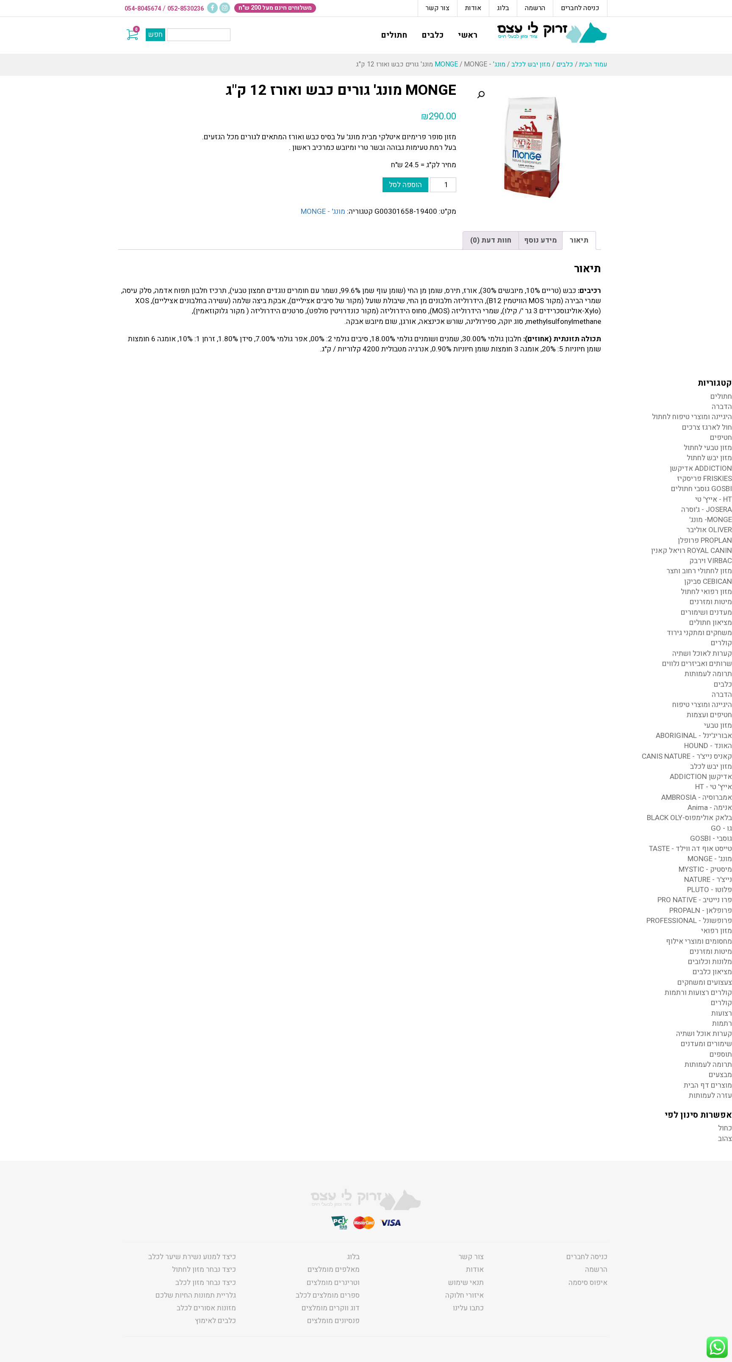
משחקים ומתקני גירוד (699, 632)
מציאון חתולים (710, 622)
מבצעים (720, 1074)
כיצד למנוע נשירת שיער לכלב (192, 1256)
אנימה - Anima (710, 807)
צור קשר (437, 8)
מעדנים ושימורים (706, 612)
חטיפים (721, 437)
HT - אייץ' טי (713, 499)
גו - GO (721, 828)
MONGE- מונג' (710, 519)
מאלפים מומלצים (334, 1269)
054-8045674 (143, 8)
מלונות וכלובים (710, 961)
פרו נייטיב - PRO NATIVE (694, 900)
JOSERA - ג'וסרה (706, 509)
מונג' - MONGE (323, 211)
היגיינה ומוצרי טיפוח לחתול (692, 417)
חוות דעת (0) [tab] (490, 240)
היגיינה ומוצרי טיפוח (702, 704)
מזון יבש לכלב (530, 64)
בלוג (503, 8)
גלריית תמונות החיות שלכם (195, 1295)
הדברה (722, 406)
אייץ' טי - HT (713, 787)
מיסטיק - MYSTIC (705, 869)
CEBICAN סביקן (708, 581)
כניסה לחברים (580, 8)
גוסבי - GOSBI (711, 838)
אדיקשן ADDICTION (701, 776)
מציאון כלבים (712, 972)
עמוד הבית (593, 64)
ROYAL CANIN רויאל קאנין (691, 550)
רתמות (722, 1023)
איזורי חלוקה (464, 1295)
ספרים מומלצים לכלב (328, 1295)
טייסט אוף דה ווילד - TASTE (690, 848)
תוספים (721, 1054)
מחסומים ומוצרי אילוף (699, 941)
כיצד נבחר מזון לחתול (204, 1269)
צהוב (725, 1139)
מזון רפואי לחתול (706, 591)
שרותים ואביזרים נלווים (697, 663)
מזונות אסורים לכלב (206, 1308)
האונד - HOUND (708, 745)
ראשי (467, 35)
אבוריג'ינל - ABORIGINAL (694, 735)
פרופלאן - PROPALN (700, 910)
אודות (473, 8)
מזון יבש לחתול (709, 458)
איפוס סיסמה (587, 1282)
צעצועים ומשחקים (704, 982)
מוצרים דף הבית (708, 1085)
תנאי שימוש (466, 1282)
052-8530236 (185, 8)
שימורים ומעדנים (706, 1044)
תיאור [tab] (579, 240)
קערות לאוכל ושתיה (702, 653)
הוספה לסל (405, 185)
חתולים (394, 35)
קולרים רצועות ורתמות (698, 992)
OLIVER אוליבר (709, 530)
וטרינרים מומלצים (333, 1282)
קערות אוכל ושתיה (704, 1033)
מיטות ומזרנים (711, 602)
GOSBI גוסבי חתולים (701, 488)
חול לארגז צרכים (707, 427)
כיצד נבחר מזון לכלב (205, 1282)
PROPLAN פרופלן (705, 540)
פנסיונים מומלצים (333, 1320)
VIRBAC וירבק (710, 560)
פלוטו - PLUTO (709, 889)
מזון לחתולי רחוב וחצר (699, 571)
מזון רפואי (716, 930)
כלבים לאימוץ (215, 1320)
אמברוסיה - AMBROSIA (696, 797)
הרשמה (535, 8)
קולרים (721, 643)
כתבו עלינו (468, 1308)
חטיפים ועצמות (709, 715)
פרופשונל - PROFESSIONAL (689, 920)
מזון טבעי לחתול (708, 447)
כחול (725, 1128)
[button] (480, 94)
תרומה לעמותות (708, 674)
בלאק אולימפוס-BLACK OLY (689, 817)
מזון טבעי (718, 725)
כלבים (432, 35)
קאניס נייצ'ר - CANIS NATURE (687, 756)
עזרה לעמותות (710, 1095)
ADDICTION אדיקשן (701, 468)
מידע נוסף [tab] (540, 240)
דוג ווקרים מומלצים (331, 1308)
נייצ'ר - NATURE (708, 879)
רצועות (721, 1013)
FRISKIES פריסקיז (704, 478)
